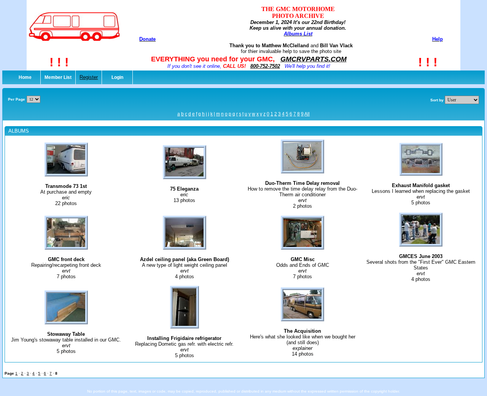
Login (117, 77)
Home (25, 77)
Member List (58, 77)
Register (89, 77)
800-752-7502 (265, 66)
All (307, 114)
